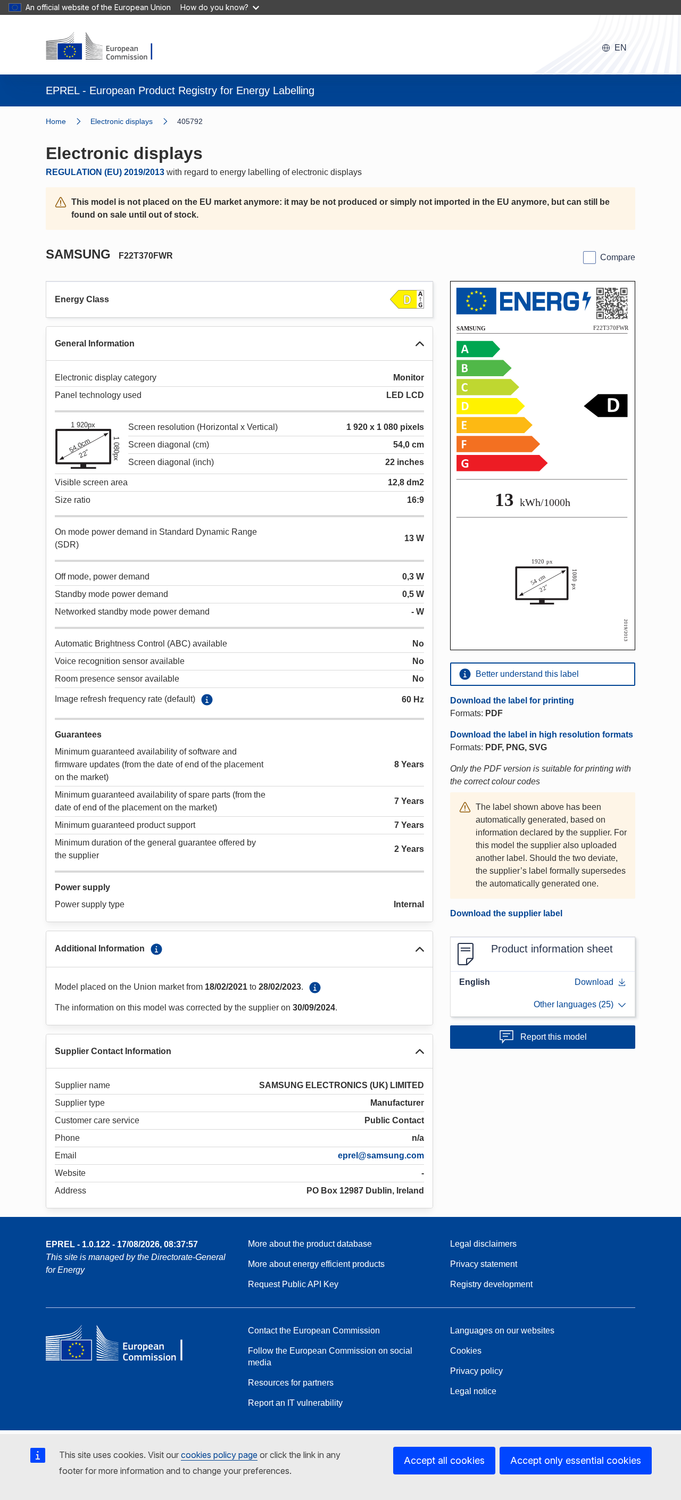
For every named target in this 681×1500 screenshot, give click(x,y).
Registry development (491, 1284)
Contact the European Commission (314, 1330)
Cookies (465, 1350)
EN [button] (620, 47)
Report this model (553, 1036)
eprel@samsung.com (381, 1155)
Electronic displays (121, 121)
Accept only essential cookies (575, 1460)
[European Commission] (106, 47)
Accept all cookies (444, 1460)
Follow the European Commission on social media (330, 1356)
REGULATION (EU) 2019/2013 (105, 172)
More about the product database (310, 1243)
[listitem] (133, 121)
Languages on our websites (502, 1330)
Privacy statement (483, 1264)
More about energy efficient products (316, 1264)
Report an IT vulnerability (295, 1402)
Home (56, 121)
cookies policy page (219, 1454)
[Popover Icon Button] (207, 699)
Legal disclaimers (483, 1243)
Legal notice (473, 1391)
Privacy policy (476, 1370)
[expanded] (419, 343)
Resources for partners (291, 1382)
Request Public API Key (293, 1284)
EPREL (122, 1244)
